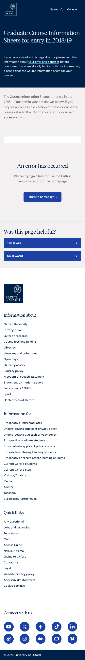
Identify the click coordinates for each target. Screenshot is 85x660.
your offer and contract (43, 62)
